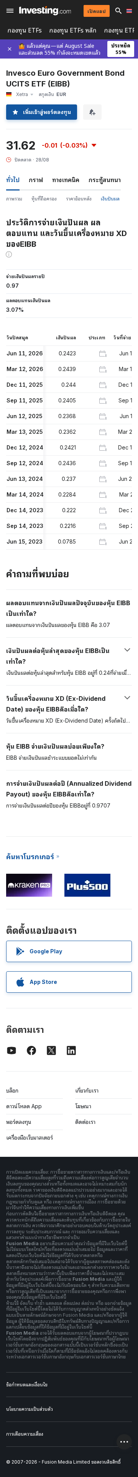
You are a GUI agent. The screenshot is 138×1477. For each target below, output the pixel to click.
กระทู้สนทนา (105, 180)
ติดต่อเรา (85, 1122)
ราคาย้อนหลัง (79, 199)
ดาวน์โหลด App (24, 1106)
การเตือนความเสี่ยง (24, 1434)
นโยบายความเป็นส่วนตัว (29, 1409)
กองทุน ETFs (25, 30)
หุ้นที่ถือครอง (44, 199)
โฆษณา (83, 1106)
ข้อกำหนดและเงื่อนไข (27, 1384)
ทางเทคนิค (65, 180)
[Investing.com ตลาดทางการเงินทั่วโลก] (45, 10)
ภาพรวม (14, 199)
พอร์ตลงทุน (18, 1122)
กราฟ (36, 180)
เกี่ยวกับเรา (87, 1090)
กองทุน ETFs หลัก (73, 30)
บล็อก (12, 1090)
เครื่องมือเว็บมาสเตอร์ (29, 1137)
